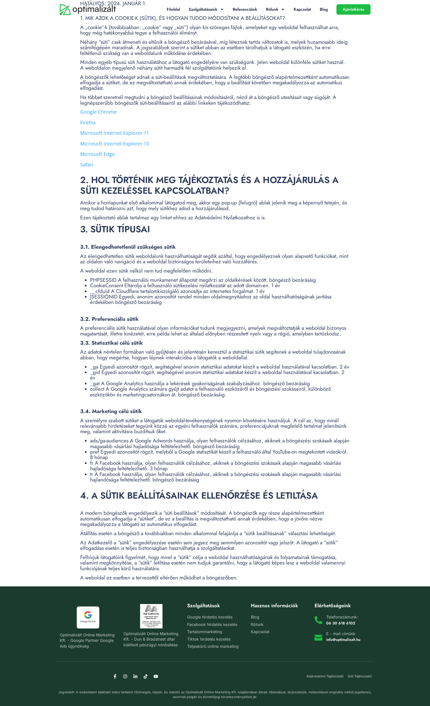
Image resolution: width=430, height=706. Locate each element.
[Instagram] (125, 676)
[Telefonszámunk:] (318, 620)
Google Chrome (98, 111)
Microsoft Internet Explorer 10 (114, 143)
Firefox (88, 122)
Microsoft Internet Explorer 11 (114, 133)
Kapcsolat (302, 9)
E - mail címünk (340, 633)
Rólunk (272, 9)
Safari (86, 164)
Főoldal (173, 9)
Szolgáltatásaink (203, 9)
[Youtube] (155, 676)
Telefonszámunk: (342, 616)
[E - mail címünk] (318, 637)
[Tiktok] (145, 676)
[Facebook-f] (114, 676)
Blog (324, 9)
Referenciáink (245, 9)
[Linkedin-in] (135, 676)
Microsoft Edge (97, 154)
